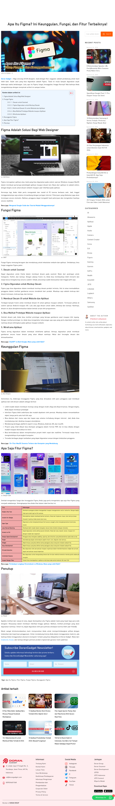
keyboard (4, 640)
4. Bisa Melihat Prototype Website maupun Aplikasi (28, 111)
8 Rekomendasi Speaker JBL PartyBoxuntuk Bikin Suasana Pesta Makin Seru (97, 68)
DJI (88, 249)
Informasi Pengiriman (44, 779)
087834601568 (11, 782)
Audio (89, 231)
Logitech (90, 293)
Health (89, 275)
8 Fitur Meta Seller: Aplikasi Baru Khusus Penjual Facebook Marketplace (14, 714)
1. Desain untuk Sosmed (19, 102)
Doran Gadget (6, 79)
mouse (11, 640)
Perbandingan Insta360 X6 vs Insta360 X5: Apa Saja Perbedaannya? (97, 175)
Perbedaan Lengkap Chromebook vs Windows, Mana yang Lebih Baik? (34, 564)
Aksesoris (91, 217)
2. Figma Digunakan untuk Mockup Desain (25, 105)
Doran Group (98, 763)
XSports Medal (99, 781)
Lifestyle (90, 289)
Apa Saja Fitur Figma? (11, 120)
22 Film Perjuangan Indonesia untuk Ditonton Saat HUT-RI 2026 (98, 148)
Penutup (7, 123)
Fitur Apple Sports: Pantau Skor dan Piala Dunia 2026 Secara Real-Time (65, 714)
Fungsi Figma (8, 99)
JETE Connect (99, 778)
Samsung (91, 302)
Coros (89, 244)
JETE (89, 284)
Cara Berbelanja (42, 773)
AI (88, 213)
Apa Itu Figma (11, 680)
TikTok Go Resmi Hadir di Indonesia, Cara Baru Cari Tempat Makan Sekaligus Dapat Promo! (66, 741)
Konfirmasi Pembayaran (44, 776)
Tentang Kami (41, 763)
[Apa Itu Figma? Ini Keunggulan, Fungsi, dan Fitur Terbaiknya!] (40, 51)
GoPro (89, 271)
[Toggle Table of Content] (70, 93)
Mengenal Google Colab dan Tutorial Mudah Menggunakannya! (31, 205)
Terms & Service (42, 795)
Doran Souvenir (99, 766)
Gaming (90, 262)
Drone (89, 253)
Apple (89, 226)
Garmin (90, 267)
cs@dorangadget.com (14, 777)
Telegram (72, 778)
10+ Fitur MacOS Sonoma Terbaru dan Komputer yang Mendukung (33, 443)
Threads (72, 767)
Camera (90, 235)
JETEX (96, 772)
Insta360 (90, 280)
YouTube (72, 781)
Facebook (72, 770)
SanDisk (90, 307)
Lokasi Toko (40, 770)
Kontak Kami (40, 767)
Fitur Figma (21, 680)
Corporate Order (42, 789)
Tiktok (71, 785)
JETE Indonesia (99, 775)
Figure (89, 258)
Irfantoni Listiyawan (98, 319)
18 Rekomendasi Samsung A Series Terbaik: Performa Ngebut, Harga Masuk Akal (97, 120)
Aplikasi (90, 222)
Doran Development (101, 769)
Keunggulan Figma (10, 117)
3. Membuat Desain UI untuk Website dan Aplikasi (28, 108)
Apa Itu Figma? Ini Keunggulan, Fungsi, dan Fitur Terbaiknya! (57, 24)
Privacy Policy (41, 792)
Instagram (73, 763)
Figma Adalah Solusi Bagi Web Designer (17, 96)
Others (90, 298)
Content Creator (93, 240)
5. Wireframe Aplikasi (18, 114)
